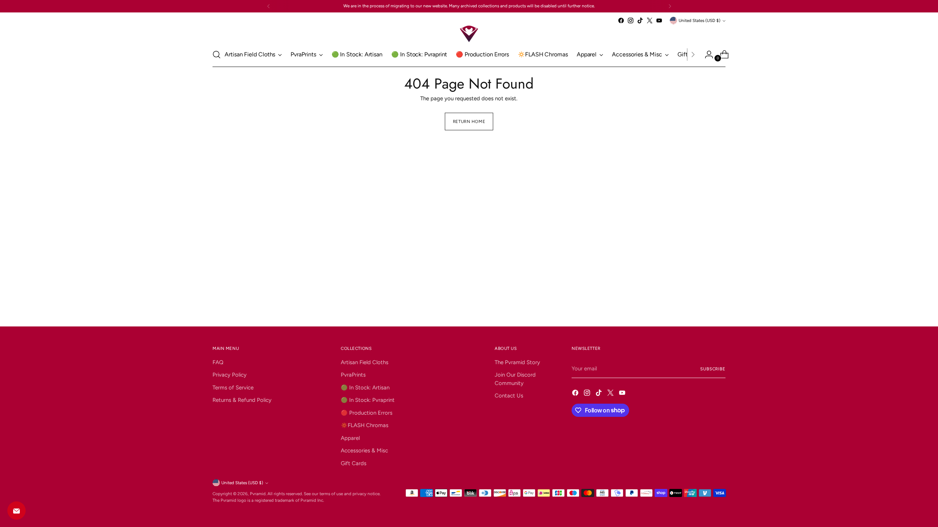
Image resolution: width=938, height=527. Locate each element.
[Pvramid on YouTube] (659, 20)
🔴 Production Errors (366, 413)
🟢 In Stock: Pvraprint (368, 400)
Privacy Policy (230, 374)
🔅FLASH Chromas (364, 425)
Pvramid (258, 493)
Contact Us (509, 395)
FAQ (218, 362)
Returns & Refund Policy (242, 400)
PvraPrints (353, 374)
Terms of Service (233, 387)
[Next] (670, 6)
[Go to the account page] (706, 54)
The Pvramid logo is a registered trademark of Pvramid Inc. (268, 500)
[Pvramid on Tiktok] (640, 20)
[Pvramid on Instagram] (630, 20)
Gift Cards (353, 463)
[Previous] (269, 6)
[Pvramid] (469, 34)
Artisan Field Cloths (364, 362)
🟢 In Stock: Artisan (365, 387)
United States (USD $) (699, 20)
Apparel (350, 438)
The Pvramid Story (517, 362)
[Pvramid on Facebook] (621, 20)
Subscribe (712, 368)
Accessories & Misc (364, 450)
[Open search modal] (216, 54)
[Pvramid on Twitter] (649, 20)
